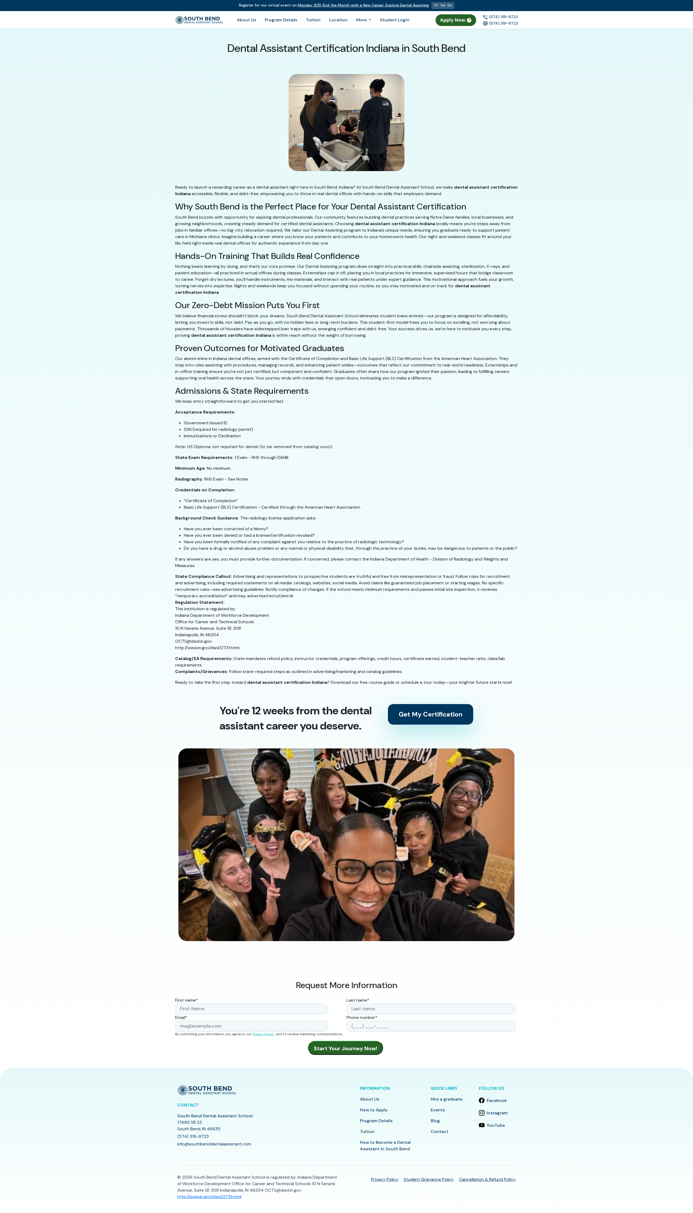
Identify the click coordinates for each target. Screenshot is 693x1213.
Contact (439, 1131)
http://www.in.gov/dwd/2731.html (209, 1196)
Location (338, 20)
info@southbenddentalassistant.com (214, 1144)
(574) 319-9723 (503, 16)
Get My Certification (430, 714)
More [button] (362, 20)
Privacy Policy (263, 1034)
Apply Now (453, 20)
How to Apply (374, 1110)
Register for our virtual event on (332, 5)
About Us (246, 20)
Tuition (313, 20)
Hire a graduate (446, 1099)
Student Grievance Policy (429, 1179)
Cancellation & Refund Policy (487, 1179)
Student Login (394, 20)
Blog (435, 1121)
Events (438, 1110)
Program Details (281, 20)
